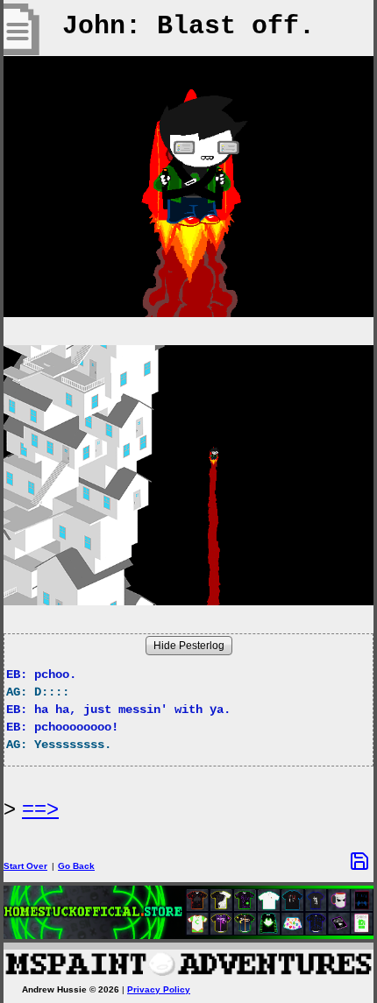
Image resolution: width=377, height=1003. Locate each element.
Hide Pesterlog (188, 645)
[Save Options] (359, 861)
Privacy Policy (158, 989)
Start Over (25, 866)
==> (40, 808)
